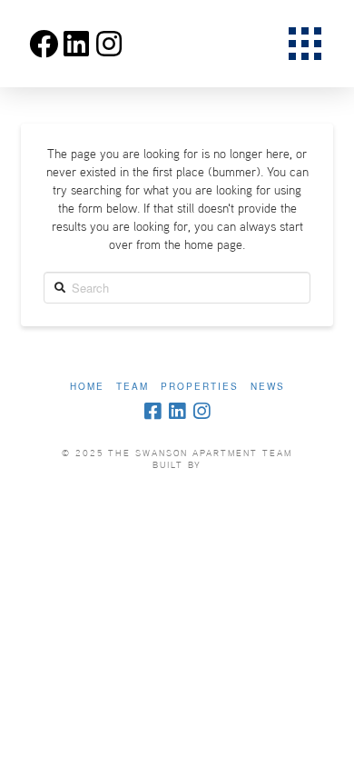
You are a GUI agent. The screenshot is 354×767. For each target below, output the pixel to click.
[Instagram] (201, 411)
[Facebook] (152, 411)
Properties (200, 387)
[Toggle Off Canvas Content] (305, 44)
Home (87, 387)
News (268, 387)
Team (132, 387)
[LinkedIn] (177, 411)
